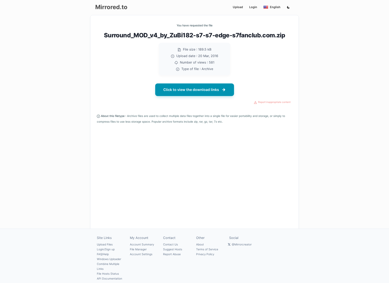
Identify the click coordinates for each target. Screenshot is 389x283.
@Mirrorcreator (242, 244)
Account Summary (142, 244)
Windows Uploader (109, 259)
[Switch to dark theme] (288, 7)
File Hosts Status (108, 273)
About (200, 244)
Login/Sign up (106, 249)
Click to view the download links (191, 89)
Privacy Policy (205, 254)
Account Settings (141, 254)
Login (253, 7)
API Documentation (109, 278)
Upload (238, 7)
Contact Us (170, 244)
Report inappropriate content (274, 102)
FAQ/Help (103, 254)
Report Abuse (172, 254)
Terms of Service (207, 249)
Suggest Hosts (172, 249)
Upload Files (105, 244)
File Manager (138, 249)
